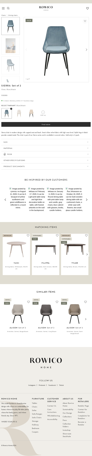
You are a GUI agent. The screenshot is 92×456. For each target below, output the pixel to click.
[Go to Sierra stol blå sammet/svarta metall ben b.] (10, 65)
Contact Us (51, 406)
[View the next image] (87, 254)
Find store (46, 124)
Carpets (35, 432)
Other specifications (14, 160)
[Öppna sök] (8, 8)
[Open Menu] (3, 8)
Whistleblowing (53, 416)
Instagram (31, 385)
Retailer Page (83, 406)
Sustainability (68, 409)
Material (8, 148)
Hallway (35, 425)
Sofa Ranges (37, 414)
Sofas (34, 410)
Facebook (52, 385)
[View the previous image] (5, 254)
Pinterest (42, 385)
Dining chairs (13, 15)
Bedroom (35, 428)
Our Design (67, 413)
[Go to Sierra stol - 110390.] (10, 46)
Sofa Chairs (37, 417)
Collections (67, 416)
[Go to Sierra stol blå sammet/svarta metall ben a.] (10, 26)
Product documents (14, 166)
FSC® (9, 154)
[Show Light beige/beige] (18, 113)
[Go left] (26, 49)
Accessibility (52, 419)
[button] (18, 199)
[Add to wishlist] (85, 21)
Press (65, 420)
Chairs (3, 15)
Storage (35, 421)
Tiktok (61, 385)
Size (6, 142)
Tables (34, 403)
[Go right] (86, 49)
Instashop (67, 430)
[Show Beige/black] (31, 113)
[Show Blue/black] (6, 113)
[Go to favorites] (87, 8)
